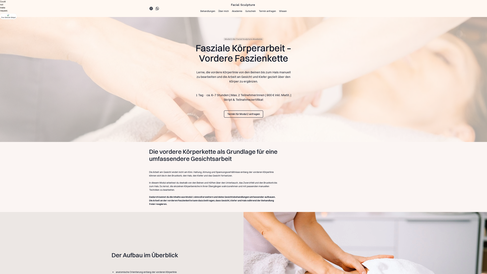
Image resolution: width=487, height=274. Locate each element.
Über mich (223, 11)
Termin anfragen (267, 11)
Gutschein (250, 11)
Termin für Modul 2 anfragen (243, 114)
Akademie (237, 11)
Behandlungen (207, 11)
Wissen (283, 11)
